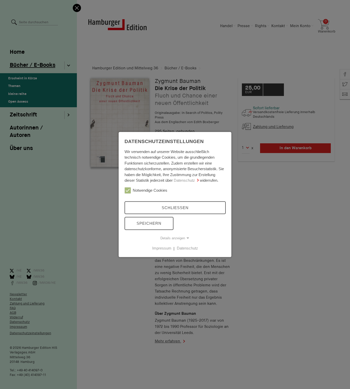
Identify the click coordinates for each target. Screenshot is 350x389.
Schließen (175, 207)
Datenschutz (184, 180)
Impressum (161, 248)
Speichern (149, 223)
